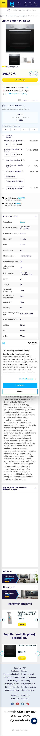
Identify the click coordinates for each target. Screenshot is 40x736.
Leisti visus (20, 385)
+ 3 (15, 129)
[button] (24, 106)
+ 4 (24, 129)
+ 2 (6, 129)
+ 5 (34, 129)
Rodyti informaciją (26, 379)
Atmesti (20, 391)
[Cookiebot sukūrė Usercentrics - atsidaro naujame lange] (28, 343)
